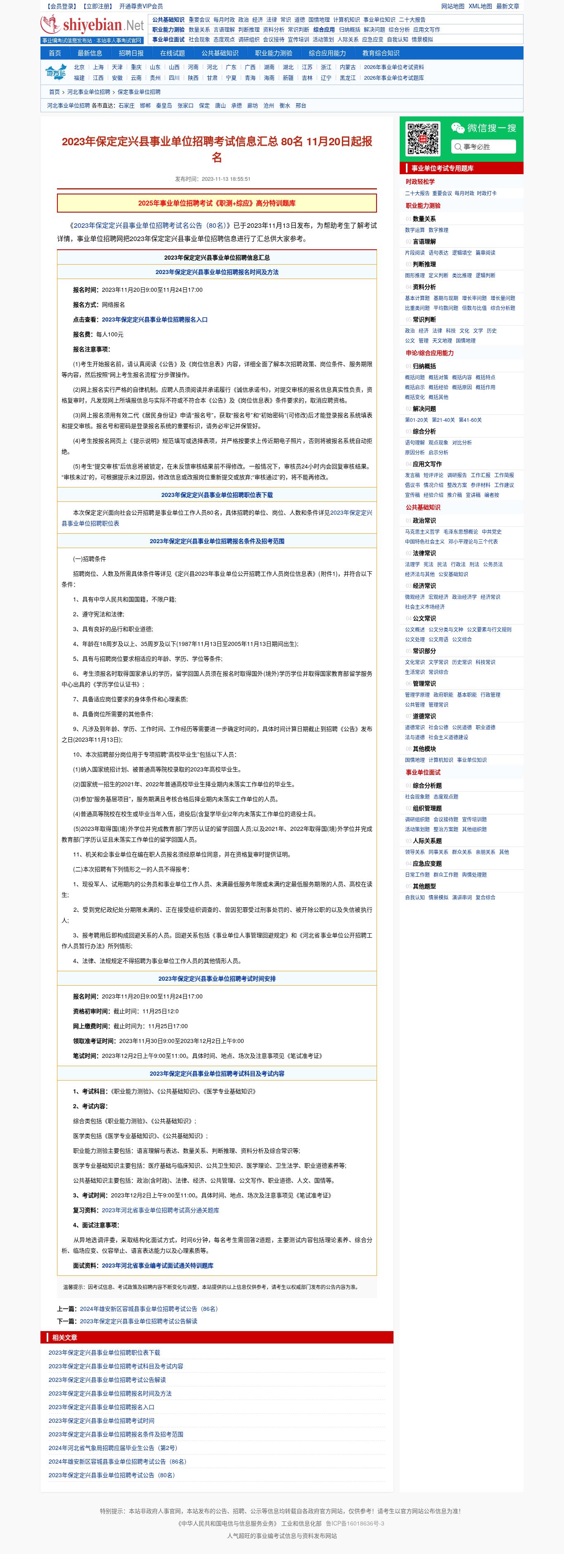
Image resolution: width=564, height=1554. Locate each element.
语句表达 (438, 252)
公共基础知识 (168, 19)
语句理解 (415, 442)
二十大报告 (412, 19)
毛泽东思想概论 (460, 531)
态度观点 (224, 39)
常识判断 (298, 29)
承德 (236, 105)
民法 (442, 564)
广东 (231, 67)
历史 (492, 330)
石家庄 (126, 105)
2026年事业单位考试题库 (394, 77)
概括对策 (438, 377)
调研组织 (249, 39)
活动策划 (323, 39)
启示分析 (438, 452)
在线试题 (172, 52)
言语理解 (224, 29)
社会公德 (438, 727)
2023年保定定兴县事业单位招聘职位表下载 (217, 494)
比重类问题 (417, 307)
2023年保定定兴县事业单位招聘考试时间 (101, 1420)
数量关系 (199, 29)
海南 (269, 77)
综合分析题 (503, 307)
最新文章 (507, 6)
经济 (257, 19)
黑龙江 (348, 77)
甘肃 (212, 77)
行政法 (458, 564)
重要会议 (199, 19)
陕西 (193, 77)
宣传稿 (412, 494)
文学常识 (438, 661)
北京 (79, 67)
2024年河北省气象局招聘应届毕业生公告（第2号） (115, 1447)
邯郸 (145, 105)
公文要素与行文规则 (489, 629)
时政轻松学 (420, 181)
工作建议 (504, 484)
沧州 (268, 105)
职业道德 (485, 727)
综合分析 (399, 29)
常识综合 (438, 671)
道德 (299, 19)
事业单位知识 (379, 19)
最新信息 (90, 52)
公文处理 (415, 639)
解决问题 (374, 29)
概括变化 (415, 396)
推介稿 (454, 494)
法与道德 (415, 736)
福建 (79, 77)
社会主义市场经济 (425, 606)
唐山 (220, 105)
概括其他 (438, 396)
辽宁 (326, 77)
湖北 (288, 67)
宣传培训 (298, 39)
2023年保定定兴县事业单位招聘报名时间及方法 (217, 271)
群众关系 (462, 851)
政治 (243, 19)
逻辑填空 (462, 252)
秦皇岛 (164, 105)
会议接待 (273, 39)
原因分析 (415, 452)
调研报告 (457, 474)
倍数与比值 (474, 307)
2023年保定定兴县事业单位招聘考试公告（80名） (113, 1475)
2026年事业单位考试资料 (394, 67)
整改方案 (457, 484)
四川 (174, 77)
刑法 (474, 564)
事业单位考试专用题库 (443, 168)
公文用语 (438, 639)
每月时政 (224, 19)
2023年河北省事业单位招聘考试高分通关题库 (160, 1210)
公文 (410, 340)
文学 (478, 330)
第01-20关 (416, 419)
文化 (464, 330)
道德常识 (415, 727)
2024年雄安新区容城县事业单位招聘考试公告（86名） (150, 1308)
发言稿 (412, 474)
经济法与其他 (420, 573)
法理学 (412, 564)
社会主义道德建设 (448, 736)
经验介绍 (433, 494)
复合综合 (485, 897)
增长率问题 (474, 297)
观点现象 (438, 442)
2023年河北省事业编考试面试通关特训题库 (157, 1265)
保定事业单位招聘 (139, 91)
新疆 (288, 77)
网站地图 (452, 6)
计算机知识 (346, 19)
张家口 (186, 105)
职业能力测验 (168, 29)
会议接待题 (446, 819)
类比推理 (462, 275)
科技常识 (485, 661)
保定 (204, 105)
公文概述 (415, 629)
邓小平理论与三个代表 (473, 541)
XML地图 (480, 6)
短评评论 (433, 474)
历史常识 (462, 661)
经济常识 (490, 596)
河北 (212, 67)
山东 (155, 67)
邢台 (301, 105)
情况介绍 (433, 484)
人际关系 (348, 39)
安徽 (117, 77)
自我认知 (397, 39)
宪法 (429, 564)
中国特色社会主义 (425, 541)
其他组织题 (474, 829)
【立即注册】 (99, 6)
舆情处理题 (474, 874)
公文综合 (462, 639)
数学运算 (415, 229)
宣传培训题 (474, 819)
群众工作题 (446, 874)
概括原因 (462, 386)
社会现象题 (417, 796)
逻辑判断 (485, 275)
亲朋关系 (485, 851)
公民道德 (462, 727)
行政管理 (490, 694)
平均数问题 (446, 307)
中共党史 (492, 531)
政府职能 (443, 694)
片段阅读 (415, 252)
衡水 (285, 105)
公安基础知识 (453, 573)
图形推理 (415, 275)
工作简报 (504, 474)
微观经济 (415, 596)
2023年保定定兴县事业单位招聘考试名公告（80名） (150, 225)
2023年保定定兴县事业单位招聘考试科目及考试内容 (217, 1073)
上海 (98, 67)
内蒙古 (348, 67)
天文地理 (442, 340)
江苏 (307, 67)
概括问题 (415, 377)
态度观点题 (446, 796)
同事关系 (438, 851)
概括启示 (415, 386)
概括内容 (462, 377)
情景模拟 (422, 39)
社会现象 (199, 39)
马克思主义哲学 (422, 531)
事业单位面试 (168, 39)
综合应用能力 (327, 52)
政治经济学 (464, 596)
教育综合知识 (381, 52)
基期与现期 (446, 297)
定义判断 (438, 275)
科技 (451, 330)
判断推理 (249, 29)
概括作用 (485, 386)
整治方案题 (446, 829)
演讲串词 (462, 897)
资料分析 (273, 29)
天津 (117, 67)
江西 (98, 77)
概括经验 (438, 386)
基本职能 (467, 694)
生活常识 (415, 671)
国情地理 (319, 19)
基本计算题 (417, 297)
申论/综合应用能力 (430, 352)
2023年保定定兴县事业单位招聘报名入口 (155, 319)
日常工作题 (417, 874)
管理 (424, 340)
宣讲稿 (473, 494)
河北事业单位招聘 (88, 91)
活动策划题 (417, 829)
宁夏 (231, 77)
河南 (193, 67)
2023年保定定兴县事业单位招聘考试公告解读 (138, 1321)
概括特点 (485, 377)
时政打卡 (487, 192)
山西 (174, 67)
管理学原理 (417, 694)
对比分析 (462, 442)
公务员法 (493, 564)
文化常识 (415, 661)
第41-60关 (470, 419)
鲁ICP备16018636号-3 (355, 1523)
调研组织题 (417, 819)
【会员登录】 (62, 6)
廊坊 (252, 105)
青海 (250, 77)
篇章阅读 (485, 252)
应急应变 (373, 39)
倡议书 (412, 484)
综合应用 (324, 29)
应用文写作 (426, 29)
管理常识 (438, 704)
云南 (136, 77)
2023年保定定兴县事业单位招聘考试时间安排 (217, 978)
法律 (271, 19)
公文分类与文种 (446, 629)
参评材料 (481, 484)
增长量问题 (503, 297)
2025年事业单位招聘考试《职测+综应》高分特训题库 (217, 203)
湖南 (269, 67)
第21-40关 (443, 419)
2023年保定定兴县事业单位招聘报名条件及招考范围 (217, 541)
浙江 (326, 67)
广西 (250, 67)
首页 (55, 52)
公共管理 (415, 704)
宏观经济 (438, 596)
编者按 (491, 494)
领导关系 (415, 851)
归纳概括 (349, 29)
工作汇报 (481, 474)
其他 (504, 851)
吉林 (307, 77)
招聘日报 (131, 52)
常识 (285, 19)
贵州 (155, 77)
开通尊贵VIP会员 (141, 6)
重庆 (136, 67)
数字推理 (438, 229)
